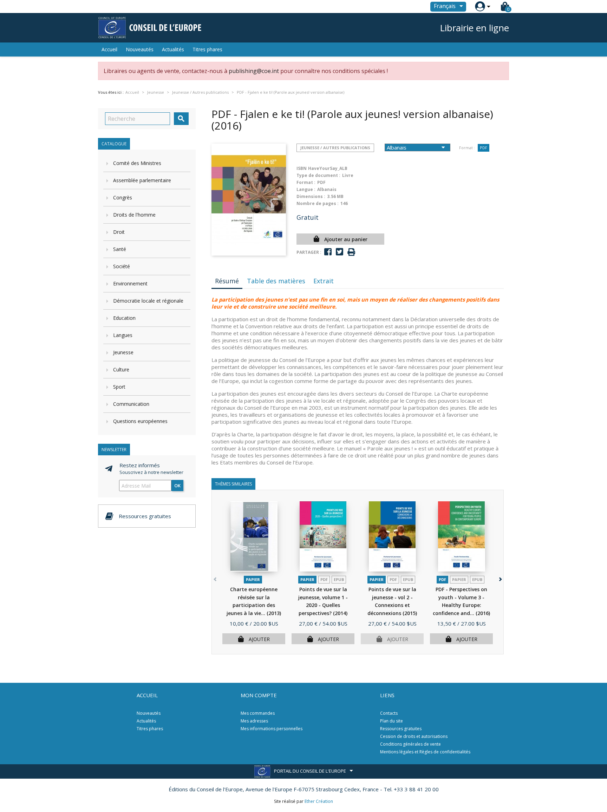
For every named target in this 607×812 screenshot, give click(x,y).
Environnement (130, 283)
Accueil (109, 49)
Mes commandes (258, 713)
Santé (119, 249)
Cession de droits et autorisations (414, 736)
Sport (119, 386)
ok (177, 485)
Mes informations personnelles (271, 729)
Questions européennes (140, 421)
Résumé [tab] (227, 281)
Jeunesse (123, 352)
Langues (122, 335)
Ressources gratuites (401, 729)
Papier (253, 579)
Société (121, 266)
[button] (499, 577)
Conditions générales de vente (410, 744)
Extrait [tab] (323, 281)
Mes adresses (254, 721)
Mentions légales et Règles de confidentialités (425, 752)
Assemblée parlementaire (142, 180)
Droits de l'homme (134, 214)
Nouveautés (140, 49)
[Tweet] (339, 251)
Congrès (122, 197)
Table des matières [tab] (276, 281)
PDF (483, 147)
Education (124, 318)
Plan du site (391, 721)
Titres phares (207, 49)
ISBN (301, 168)
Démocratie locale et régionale (148, 300)
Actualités (173, 49)
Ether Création (319, 801)
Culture (121, 369)
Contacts (389, 713)
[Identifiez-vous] (480, 6)
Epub (339, 579)
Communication (131, 404)
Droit (119, 232)
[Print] (351, 252)
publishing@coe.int (254, 71)
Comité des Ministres (137, 163)
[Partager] (328, 251)
